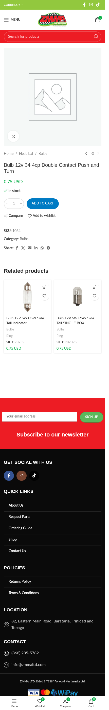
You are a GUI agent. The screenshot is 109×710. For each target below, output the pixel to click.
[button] (44, 287)
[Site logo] (53, 20)
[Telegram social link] (48, 248)
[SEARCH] (96, 36)
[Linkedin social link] (36, 248)
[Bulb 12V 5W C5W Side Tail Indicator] (27, 297)
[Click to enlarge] (13, 136)
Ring (9, 336)
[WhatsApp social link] (42, 248)
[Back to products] (92, 154)
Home (8, 154)
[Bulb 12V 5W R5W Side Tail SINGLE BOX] (78, 297)
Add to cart (43, 203)
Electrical (26, 154)
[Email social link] (29, 248)
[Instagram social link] (90, 5)
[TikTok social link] (98, 5)
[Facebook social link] (84, 5)
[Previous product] (86, 154)
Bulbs (43, 154)
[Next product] (98, 154)
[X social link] (23, 248)
